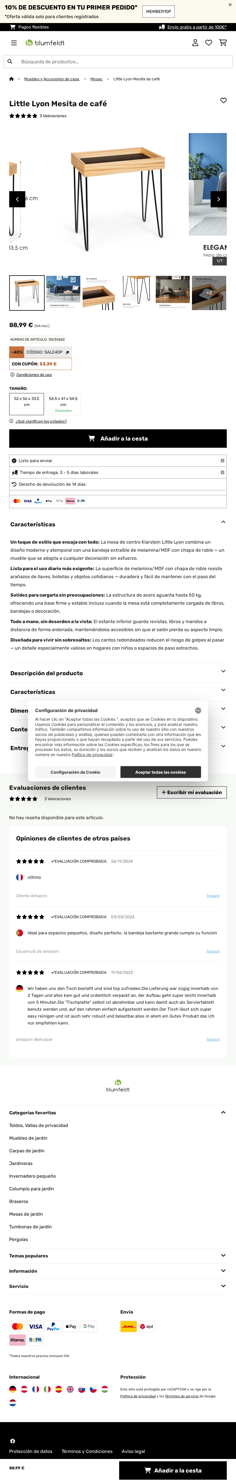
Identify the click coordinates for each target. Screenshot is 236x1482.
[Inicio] (16, 79)
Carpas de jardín (27, 1150)
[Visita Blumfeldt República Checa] (93, 1389)
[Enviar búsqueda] (9, 61)
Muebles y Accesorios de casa (52, 79)
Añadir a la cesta (123, 438)
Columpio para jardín (31, 1188)
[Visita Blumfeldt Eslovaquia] (81, 1389)
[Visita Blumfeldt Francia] (35, 1389)
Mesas (96, 79)
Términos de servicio (182, 1396)
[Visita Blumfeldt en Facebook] (12, 1441)
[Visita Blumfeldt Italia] (47, 1389)
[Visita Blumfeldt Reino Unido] (70, 1389)
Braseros (18, 1201)
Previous (17, 199)
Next (219, 199)
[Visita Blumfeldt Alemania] (12, 1389)
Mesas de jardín (26, 1214)
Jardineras (21, 1163)
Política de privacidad (138, 1396)
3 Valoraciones (53, 115)
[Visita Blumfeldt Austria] (24, 1389)
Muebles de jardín (28, 1138)
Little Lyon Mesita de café (136, 79)
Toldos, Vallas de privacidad (38, 1125)
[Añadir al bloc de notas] (223, 100)
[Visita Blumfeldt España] (58, 1389)
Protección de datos (30, 1451)
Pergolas (18, 1239)
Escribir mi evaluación (194, 792)
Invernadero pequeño (32, 1176)
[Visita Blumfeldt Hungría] (104, 1389)
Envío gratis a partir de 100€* (197, 27)
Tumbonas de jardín (30, 1226)
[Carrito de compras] (223, 43)
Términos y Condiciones (87, 1451)
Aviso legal (133, 1451)
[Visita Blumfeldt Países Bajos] (12, 1402)
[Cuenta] (195, 43)
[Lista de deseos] (208, 43)
